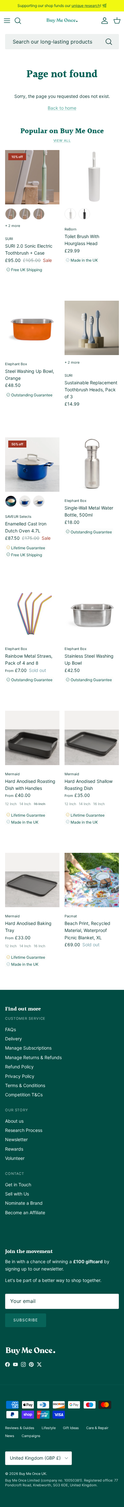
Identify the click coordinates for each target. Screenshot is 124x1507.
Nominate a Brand (24, 1203)
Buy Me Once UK (32, 1473)
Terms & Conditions (25, 1085)
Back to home (62, 108)
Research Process (23, 1130)
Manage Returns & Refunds (33, 1057)
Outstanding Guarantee (31, 395)
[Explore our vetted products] (21, 21)
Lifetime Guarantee (27, 547)
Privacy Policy (19, 1076)
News (9, 1436)
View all (62, 141)
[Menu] (7, 21)
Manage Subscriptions (28, 1048)
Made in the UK (84, 260)
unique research (86, 5)
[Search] (109, 41)
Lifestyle (49, 1428)
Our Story (16, 1110)
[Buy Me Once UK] (62, 21)
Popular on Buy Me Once (62, 131)
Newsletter (16, 1139)
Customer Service (25, 1018)
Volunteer (14, 1158)
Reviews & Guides (19, 1428)
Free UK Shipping (26, 269)
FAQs (10, 1029)
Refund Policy (19, 1066)
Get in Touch (18, 1184)
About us (14, 1121)
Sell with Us (17, 1193)
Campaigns (31, 1436)
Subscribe (25, 1320)
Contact (14, 1173)
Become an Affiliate (25, 1212)
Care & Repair (97, 1428)
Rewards (14, 1149)
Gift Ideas (71, 1428)
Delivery (13, 1038)
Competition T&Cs (24, 1094)
